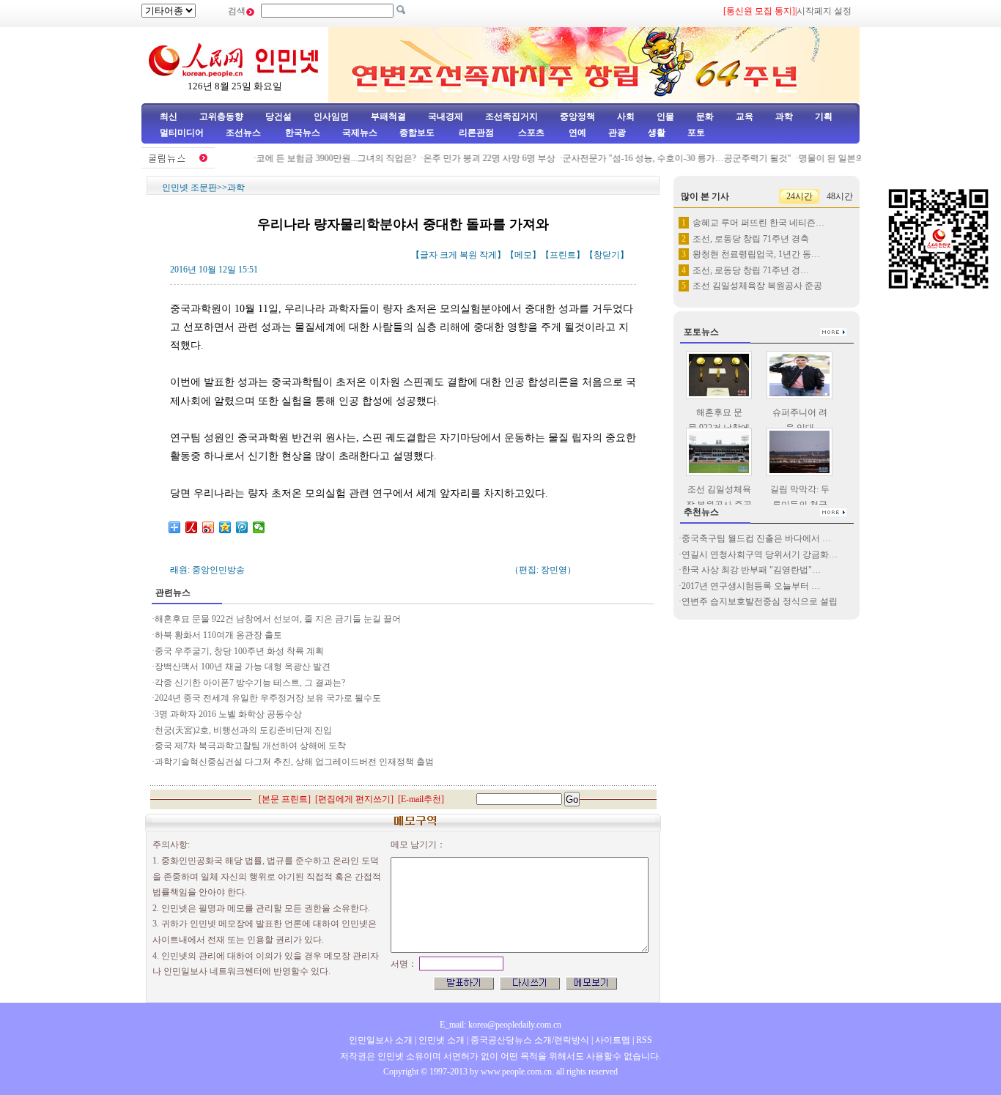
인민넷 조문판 (189, 187)
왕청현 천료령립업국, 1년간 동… (756, 254)
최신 (168, 116)
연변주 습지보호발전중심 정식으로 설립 (760, 601)
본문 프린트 (285, 799)
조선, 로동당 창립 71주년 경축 (750, 239)
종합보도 (417, 132)
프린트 (563, 255)
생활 (656, 132)
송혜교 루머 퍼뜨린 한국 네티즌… (758, 223)
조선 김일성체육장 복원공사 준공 (757, 286)
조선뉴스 (244, 132)
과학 (784, 116)
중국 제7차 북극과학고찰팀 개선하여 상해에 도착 (250, 745)
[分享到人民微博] (191, 527)
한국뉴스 (302, 132)
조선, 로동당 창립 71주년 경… (750, 270)
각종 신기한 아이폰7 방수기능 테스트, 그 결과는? (250, 683)
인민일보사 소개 (381, 1040)
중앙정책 (577, 116)
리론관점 (476, 132)
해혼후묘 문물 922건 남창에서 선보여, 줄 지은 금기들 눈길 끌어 (278, 619)
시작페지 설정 (824, 11)
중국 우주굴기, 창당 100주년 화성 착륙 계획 (239, 651)
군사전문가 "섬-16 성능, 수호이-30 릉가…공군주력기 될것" (667, 158)
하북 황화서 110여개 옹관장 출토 (218, 635)
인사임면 (331, 116)
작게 (488, 255)
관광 (617, 132)
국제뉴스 (359, 132)
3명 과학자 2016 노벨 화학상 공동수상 (228, 714)
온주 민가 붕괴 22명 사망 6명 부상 (480, 158)
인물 (665, 116)
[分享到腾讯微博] (242, 527)
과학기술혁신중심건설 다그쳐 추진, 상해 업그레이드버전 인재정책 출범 (294, 762)
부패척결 (388, 116)
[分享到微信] (259, 527)
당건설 (278, 116)
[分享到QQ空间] (225, 527)
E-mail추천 (421, 799)
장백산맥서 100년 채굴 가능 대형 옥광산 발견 (242, 666)
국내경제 (445, 116)
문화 (705, 116)
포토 (696, 132)
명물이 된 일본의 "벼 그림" (841, 158)
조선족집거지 (511, 116)
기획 (823, 116)
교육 (744, 116)
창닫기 (607, 255)
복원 (468, 255)
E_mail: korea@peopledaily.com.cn (500, 1025)
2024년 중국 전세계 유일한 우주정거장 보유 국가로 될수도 (268, 698)
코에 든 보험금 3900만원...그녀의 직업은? (327, 158)
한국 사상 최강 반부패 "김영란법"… (751, 570)
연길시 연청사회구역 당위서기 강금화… (760, 554)
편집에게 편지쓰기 (354, 799)
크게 (448, 255)
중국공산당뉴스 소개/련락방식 (529, 1040)
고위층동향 (221, 116)
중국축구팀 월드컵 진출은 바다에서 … (756, 538)
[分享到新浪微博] (208, 527)
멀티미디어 (182, 132)
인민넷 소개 (440, 1040)
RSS (644, 1040)
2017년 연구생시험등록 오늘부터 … (751, 586)
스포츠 (530, 132)
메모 (523, 255)
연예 (576, 132)
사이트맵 (612, 1040)
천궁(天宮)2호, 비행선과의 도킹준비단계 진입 (243, 730)
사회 (626, 116)
